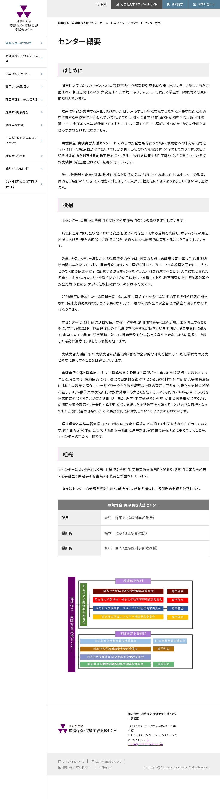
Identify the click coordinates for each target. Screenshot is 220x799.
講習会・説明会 (15, 156)
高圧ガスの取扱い (17, 86)
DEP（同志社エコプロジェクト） (21, 184)
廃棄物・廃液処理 (17, 112)
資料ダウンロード (17, 168)
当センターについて (18, 43)
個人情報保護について (108, 761)
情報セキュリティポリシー (76, 767)
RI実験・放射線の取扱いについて (21, 140)
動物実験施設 (14, 125)
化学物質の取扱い (17, 74)
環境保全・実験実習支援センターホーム (83, 23)
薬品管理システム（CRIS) (21, 99)
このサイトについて (73, 761)
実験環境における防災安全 (22, 58)
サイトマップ (105, 767)
